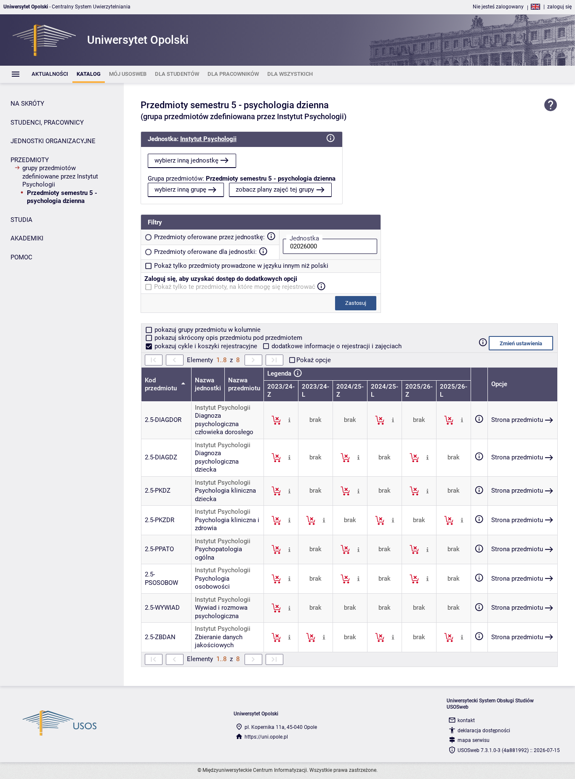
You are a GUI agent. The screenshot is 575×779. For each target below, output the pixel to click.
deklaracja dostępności (484, 731)
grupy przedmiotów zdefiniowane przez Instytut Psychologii (60, 176)
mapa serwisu (474, 740)
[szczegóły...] (289, 420)
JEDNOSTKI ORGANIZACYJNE (53, 141)
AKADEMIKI (27, 238)
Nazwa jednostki (208, 384)
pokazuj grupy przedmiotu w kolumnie (207, 329)
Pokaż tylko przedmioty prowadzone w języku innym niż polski (241, 265)
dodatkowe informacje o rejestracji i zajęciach (336, 346)
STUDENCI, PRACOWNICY (47, 122)
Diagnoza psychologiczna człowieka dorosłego (224, 424)
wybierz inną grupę (180, 189)
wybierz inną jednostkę (186, 160)
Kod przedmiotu (161, 384)
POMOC (21, 257)
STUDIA (21, 220)
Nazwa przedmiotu (244, 384)
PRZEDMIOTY (30, 160)
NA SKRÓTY (27, 103)
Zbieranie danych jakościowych (218, 641)
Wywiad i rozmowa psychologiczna (221, 612)
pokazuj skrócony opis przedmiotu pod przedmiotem (227, 337)
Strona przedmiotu (517, 420)
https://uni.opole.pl (266, 737)
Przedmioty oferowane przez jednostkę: (209, 237)
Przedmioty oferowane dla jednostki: (205, 252)
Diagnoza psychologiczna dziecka (217, 461)
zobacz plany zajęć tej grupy (275, 189)
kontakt (466, 720)
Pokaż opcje (313, 360)
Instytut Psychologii (208, 139)
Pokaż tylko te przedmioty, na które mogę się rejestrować (234, 287)
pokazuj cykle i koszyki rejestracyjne (206, 346)
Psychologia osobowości (212, 583)
